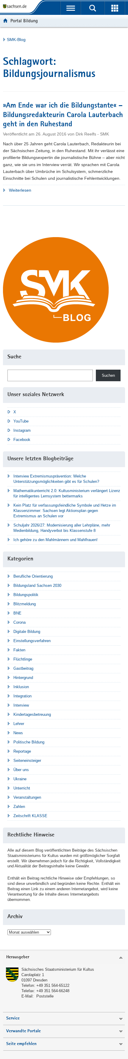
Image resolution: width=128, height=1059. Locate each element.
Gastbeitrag (23, 668)
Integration (22, 696)
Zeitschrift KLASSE (30, 816)
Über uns (21, 770)
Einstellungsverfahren (32, 641)
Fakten (19, 650)
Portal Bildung (24, 20)
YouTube (21, 421)
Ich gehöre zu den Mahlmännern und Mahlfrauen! (55, 540)
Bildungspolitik (25, 594)
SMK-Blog (16, 39)
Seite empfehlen (21, 1044)
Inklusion (21, 687)
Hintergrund (23, 677)
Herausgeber (17, 957)
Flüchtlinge (22, 659)
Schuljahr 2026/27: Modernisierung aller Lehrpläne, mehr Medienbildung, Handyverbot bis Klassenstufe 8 (61, 528)
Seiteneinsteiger (27, 760)
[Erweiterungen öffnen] (114, 8)
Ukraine (19, 779)
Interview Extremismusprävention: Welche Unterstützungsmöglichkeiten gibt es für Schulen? (56, 479)
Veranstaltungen (27, 797)
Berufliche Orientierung (33, 576)
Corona (19, 622)
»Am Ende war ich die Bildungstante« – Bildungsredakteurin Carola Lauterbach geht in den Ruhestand (63, 115)
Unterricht (21, 788)
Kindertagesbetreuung (32, 714)
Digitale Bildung (26, 631)
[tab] (64, 957)
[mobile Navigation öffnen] (70, 8)
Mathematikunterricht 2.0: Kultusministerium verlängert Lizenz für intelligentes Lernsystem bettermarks (66, 493)
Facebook (21, 439)
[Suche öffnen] (92, 8)
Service (13, 1018)
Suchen (108, 375)
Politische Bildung (28, 742)
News (18, 733)
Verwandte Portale (23, 1031)
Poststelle (45, 996)
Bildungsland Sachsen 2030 (37, 585)
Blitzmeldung (24, 604)
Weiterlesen (38, 190)
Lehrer (18, 723)
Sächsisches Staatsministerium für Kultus (57, 969)
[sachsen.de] (16, 6)
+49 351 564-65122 (52, 985)
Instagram (22, 430)
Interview (21, 705)
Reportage (22, 751)
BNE (17, 613)
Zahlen (19, 806)
